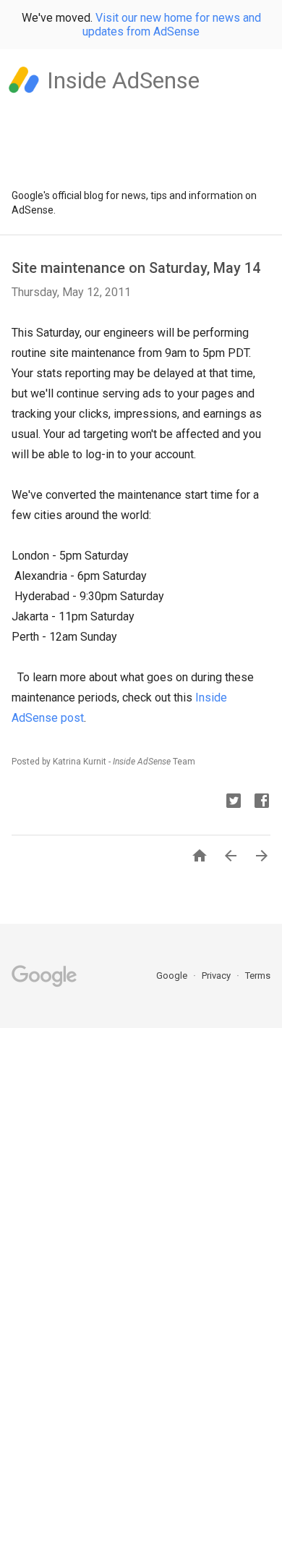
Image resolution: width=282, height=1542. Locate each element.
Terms (257, 975)
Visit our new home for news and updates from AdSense (171, 24)
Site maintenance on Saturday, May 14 (136, 268)
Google (172, 975)
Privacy (217, 975)
